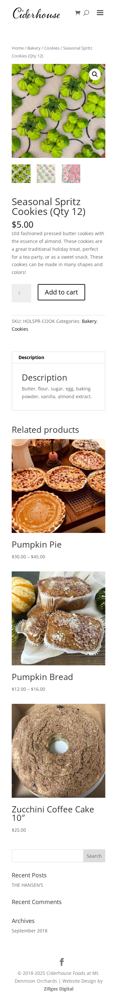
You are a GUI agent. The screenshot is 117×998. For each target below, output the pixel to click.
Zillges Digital (58, 989)
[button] (95, 74)
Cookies (51, 48)
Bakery (34, 48)
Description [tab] (31, 357)
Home (18, 48)
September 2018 (29, 931)
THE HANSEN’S (27, 885)
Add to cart (61, 292)
